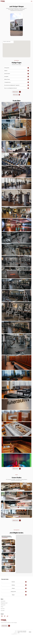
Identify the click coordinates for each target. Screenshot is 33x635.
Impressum (16, 630)
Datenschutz (16, 631)
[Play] (16, 25)
